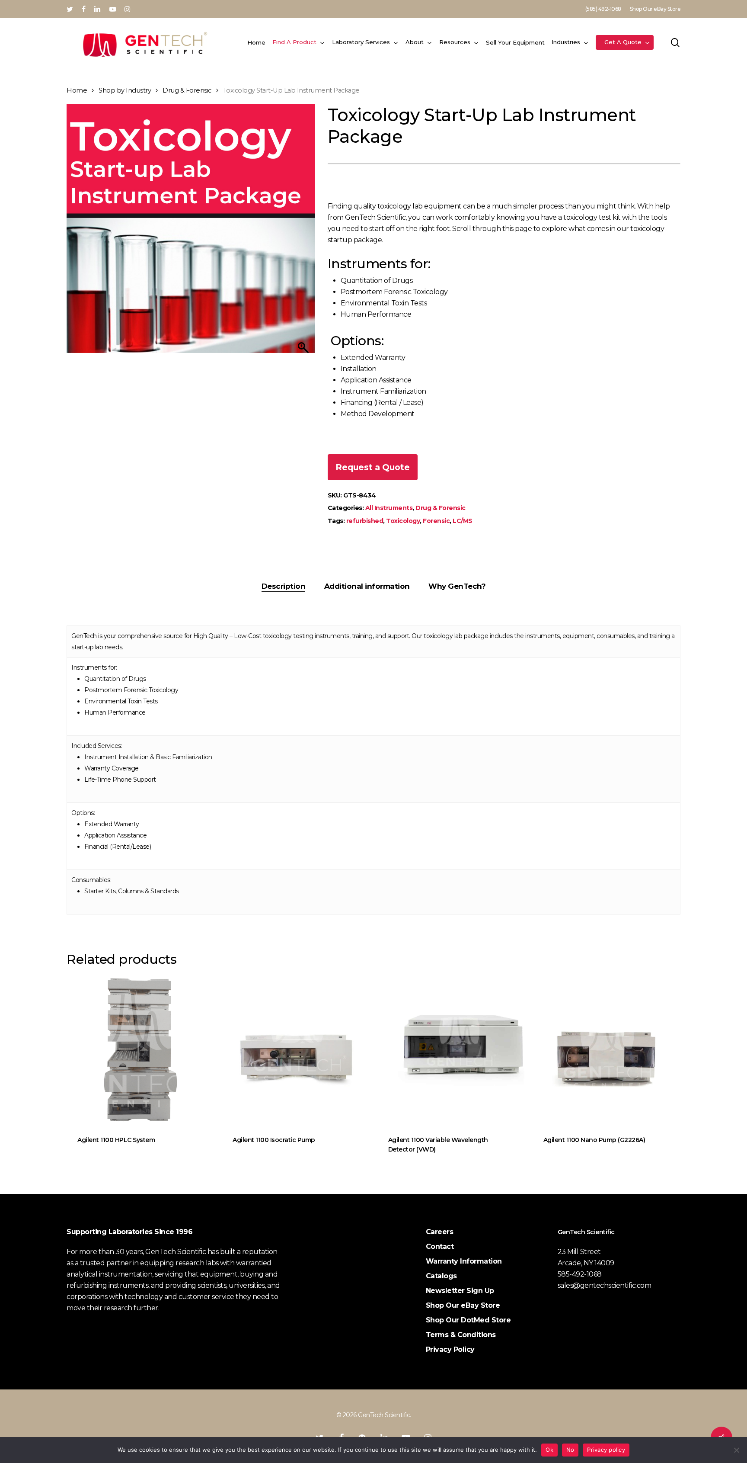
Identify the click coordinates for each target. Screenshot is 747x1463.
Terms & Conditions (461, 1335)
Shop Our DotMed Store (468, 1320)
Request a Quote (372, 467)
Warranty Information (464, 1261)
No (570, 1449)
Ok (549, 1449)
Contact (440, 1246)
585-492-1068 (580, 1274)
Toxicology (403, 521)
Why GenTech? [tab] (456, 586)
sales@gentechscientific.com (604, 1285)
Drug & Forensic (187, 90)
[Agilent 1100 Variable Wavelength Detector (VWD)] (451, 1050)
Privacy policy (606, 1449)
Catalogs (441, 1276)
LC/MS (462, 521)
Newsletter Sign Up (460, 1291)
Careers (439, 1232)
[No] (736, 1450)
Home (77, 90)
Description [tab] (284, 586)
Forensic (436, 521)
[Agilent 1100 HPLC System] (140, 1050)
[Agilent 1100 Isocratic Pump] (295, 1050)
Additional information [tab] (367, 586)
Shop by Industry (125, 90)
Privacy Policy (450, 1349)
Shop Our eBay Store (463, 1305)
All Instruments (389, 508)
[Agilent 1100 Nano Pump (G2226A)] (606, 1050)
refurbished (364, 521)
